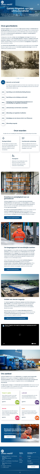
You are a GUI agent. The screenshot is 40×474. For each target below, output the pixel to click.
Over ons (20, 457)
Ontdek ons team (10, 436)
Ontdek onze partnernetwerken (13, 269)
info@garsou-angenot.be (6, 465)
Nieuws (20, 459)
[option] (20, 64)
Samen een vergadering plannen (13, 217)
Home (20, 456)
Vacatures (21, 460)
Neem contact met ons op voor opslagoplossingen (16, 318)
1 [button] (16, 78)
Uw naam (29, 456)
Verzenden (33, 466)
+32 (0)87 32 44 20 (5, 467)
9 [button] (23, 78)
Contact (20, 462)
